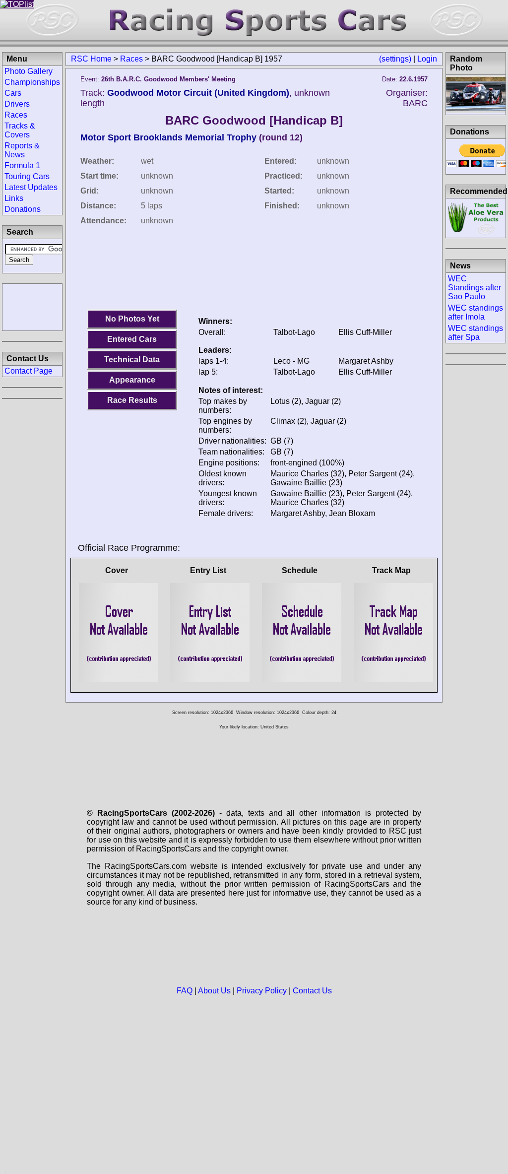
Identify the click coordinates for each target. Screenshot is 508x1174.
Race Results (132, 400)
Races (131, 59)
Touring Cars (27, 176)
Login (427, 59)
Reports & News (22, 150)
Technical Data (132, 359)
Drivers (17, 104)
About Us (214, 990)
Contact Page (28, 371)
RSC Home (91, 59)
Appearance (132, 380)
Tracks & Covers (19, 130)
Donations (22, 209)
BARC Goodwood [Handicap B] (254, 120)
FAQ (184, 990)
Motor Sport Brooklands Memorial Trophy (168, 137)
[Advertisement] (32, 306)
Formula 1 (22, 165)
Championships (32, 82)
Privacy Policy (262, 990)
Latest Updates (31, 187)
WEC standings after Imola (475, 312)
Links (13, 198)
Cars (12, 93)
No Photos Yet (132, 319)
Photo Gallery (28, 71)
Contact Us (312, 990)
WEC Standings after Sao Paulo (474, 287)
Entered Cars (132, 339)
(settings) (395, 59)
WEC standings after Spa (475, 332)
